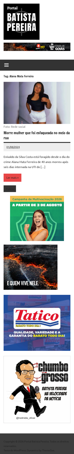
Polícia (10, 188)
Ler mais (11, 177)
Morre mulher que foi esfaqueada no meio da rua (37, 135)
